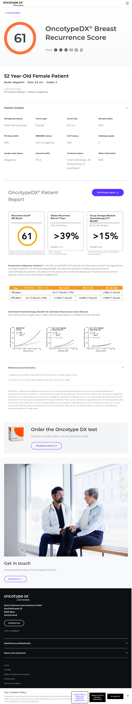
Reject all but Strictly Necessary (97, 697)
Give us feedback (11, 631)
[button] (127, 3)
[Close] (128, 696)
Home (6, 665)
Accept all (115, 696)
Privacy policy (9, 679)
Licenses (7, 670)
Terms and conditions (12, 683)
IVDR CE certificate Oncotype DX (17, 674)
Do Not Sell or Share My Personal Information (80, 697)
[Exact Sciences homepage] (13, 3)
